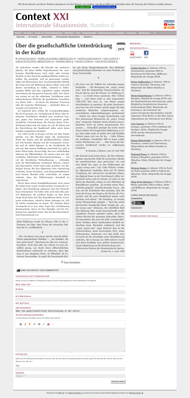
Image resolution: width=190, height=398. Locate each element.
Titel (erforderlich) (23, 308)
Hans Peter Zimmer (105, 61)
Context (42, 17)
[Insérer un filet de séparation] (53, 324)
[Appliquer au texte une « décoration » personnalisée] (30, 324)
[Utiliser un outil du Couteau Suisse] (48, 324)
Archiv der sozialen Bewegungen (49, 33)
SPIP (60, 393)
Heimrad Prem (63, 61)
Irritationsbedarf (89, 33)
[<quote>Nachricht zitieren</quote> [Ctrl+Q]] (39, 324)
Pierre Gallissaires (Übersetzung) (55, 58)
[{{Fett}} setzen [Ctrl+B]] (20, 324)
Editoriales (69, 33)
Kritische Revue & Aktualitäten (111, 33)
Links (78, 33)
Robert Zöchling (74, 393)
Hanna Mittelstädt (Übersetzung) (34, 61)
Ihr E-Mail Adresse (23, 296)
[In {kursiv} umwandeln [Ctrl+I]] (25, 324)
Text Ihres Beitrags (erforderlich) (29, 315)
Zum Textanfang (72, 262)
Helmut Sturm (83, 61)
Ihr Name (19, 289)
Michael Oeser (135, 393)
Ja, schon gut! (83, 6)
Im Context (28, 33)
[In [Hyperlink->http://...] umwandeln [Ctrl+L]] (34, 324)
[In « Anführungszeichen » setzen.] (43, 324)
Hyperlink (20, 373)
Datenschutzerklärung (104, 6)
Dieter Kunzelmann (88, 58)
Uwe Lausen (109, 58)
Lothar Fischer (26, 58)
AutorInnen (131, 33)
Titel (17, 366)
